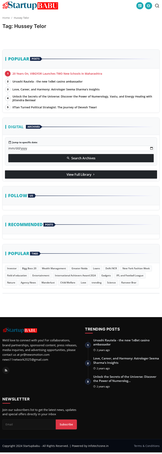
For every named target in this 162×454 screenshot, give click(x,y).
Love (83, 282)
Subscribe (66, 424)
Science (111, 282)
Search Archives (81, 158)
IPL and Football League (129, 275)
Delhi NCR (111, 268)
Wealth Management (54, 268)
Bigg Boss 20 (29, 268)
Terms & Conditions (147, 446)
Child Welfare (67, 282)
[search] (157, 5)
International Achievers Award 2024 (75, 275)
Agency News (28, 282)
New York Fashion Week (136, 268)
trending (97, 282)
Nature (11, 282)
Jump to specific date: (23, 142)
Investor (12, 268)
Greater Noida (80, 268)
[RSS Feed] (5, 370)
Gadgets (106, 275)
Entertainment (40, 275)
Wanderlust (48, 282)
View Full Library (81, 174)
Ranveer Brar (128, 282)
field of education (17, 275)
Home (6, 17)
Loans (96, 268)
